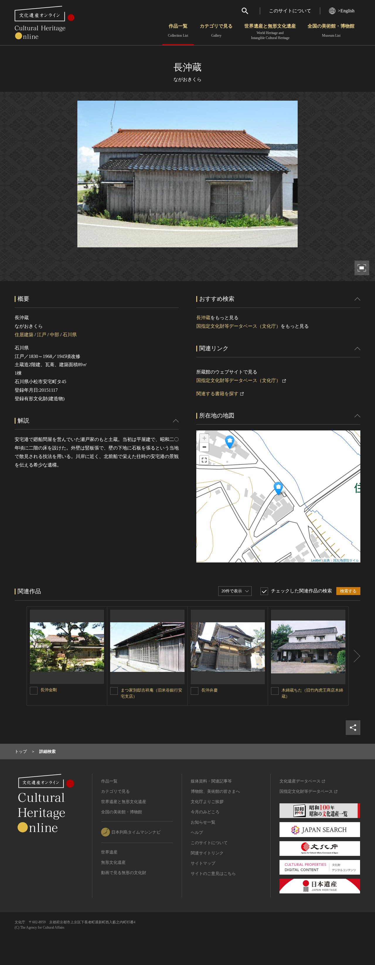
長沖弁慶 (209, 690)
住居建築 (24, 334)
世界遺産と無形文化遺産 (270, 31)
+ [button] (204, 438)
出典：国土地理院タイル (341, 560)
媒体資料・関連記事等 (211, 781)
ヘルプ (197, 832)
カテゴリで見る (216, 30)
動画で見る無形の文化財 (123, 873)
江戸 (41, 334)
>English (346, 10)
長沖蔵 (203, 317)
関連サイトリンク (207, 853)
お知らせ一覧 (203, 822)
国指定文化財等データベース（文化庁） (238, 326)
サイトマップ (203, 863)
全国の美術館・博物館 (331, 30)
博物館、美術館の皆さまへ (215, 791)
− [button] (204, 447)
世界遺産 (109, 852)
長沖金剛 (48, 690)
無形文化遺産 (113, 862)
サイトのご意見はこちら (213, 873)
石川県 (70, 334)
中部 (54, 334)
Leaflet (316, 560)
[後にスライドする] (354, 656)
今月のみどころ (205, 812)
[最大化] (204, 460)
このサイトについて (290, 10)
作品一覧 (178, 30)
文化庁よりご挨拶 (207, 802)
